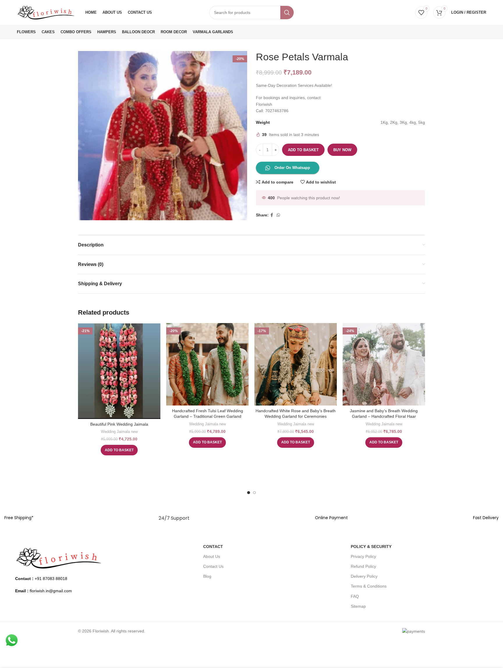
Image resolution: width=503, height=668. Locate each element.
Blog (207, 576)
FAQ (355, 596)
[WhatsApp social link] (278, 215)
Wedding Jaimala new (119, 431)
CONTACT (213, 546)
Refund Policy (363, 566)
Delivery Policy (364, 576)
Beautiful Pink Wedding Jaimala (119, 424)
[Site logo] (46, 12)
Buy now (342, 150)
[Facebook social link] (272, 215)
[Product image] (207, 364)
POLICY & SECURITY (371, 546)
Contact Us (213, 566)
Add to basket (303, 150)
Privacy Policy (363, 556)
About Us (211, 556)
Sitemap (358, 606)
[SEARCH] (287, 12)
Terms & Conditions (369, 586)
